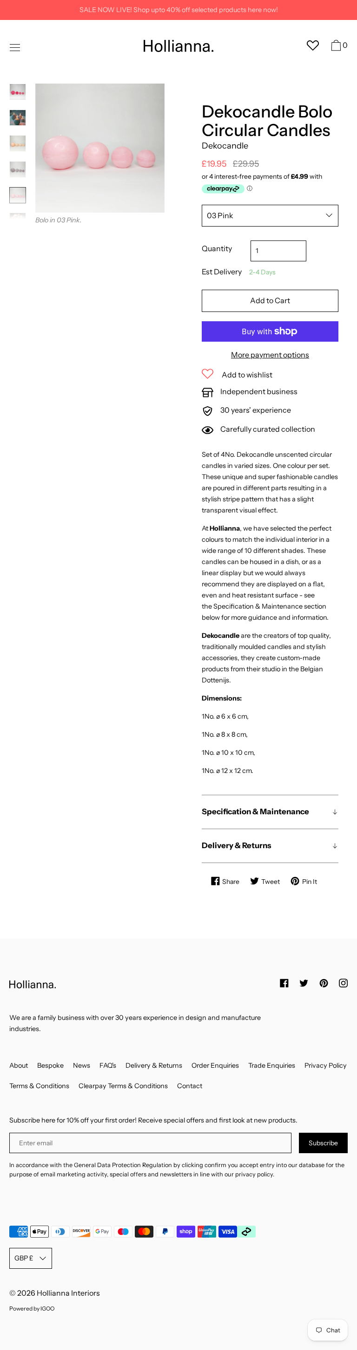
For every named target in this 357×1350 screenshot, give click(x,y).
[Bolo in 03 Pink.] (17, 195)
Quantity (217, 248)
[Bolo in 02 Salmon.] (17, 143)
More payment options (270, 354)
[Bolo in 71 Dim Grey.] (17, 169)
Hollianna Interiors (68, 1293)
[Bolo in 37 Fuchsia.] (17, 92)
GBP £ (23, 1258)
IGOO (47, 1308)
